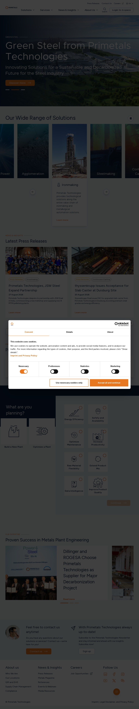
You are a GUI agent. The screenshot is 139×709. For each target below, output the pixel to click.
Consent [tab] (29, 332)
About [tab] (110, 332)
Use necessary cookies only (69, 383)
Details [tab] (69, 332)
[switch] (54, 371)
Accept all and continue (109, 383)
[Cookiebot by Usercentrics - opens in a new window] (117, 324)
